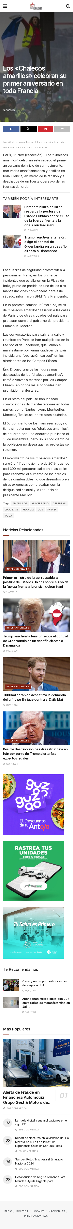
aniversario (40, 503)
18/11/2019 (9, 110)
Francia (28, 509)
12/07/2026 (32, 230)
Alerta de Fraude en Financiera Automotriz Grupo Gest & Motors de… (27, 1097)
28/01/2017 (30, 990)
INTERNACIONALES (17, 569)
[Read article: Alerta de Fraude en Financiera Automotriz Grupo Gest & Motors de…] (36, 1063)
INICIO (8, 1211)
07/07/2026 (32, 256)
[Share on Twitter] (28, 129)
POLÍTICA (22, 1211)
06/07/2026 (11, 764)
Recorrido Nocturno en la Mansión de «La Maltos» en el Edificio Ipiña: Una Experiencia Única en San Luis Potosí (42, 1141)
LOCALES (38, 1211)
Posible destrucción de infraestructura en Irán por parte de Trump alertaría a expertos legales (35, 753)
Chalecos (11, 509)
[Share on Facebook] (11, 129)
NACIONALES (57, 1211)
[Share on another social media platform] (62, 129)
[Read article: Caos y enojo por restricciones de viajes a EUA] (11, 985)
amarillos (20, 503)
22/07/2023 (30, 1012)
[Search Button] (68, 6)
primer (52, 509)
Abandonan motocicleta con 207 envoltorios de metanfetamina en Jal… (46, 1002)
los (40, 509)
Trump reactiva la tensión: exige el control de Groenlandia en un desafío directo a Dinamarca (35, 640)
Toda (8, 515)
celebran (59, 503)
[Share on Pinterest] (46, 129)
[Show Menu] (5, 6)
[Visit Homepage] (36, 6)
